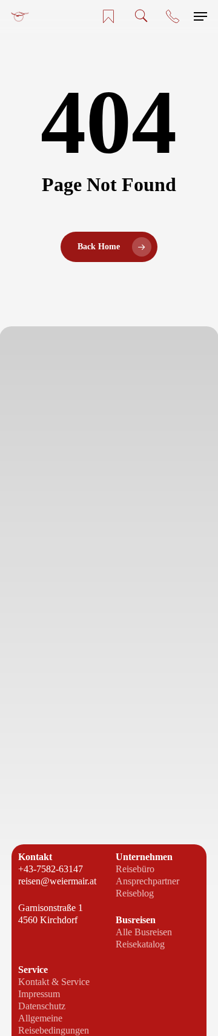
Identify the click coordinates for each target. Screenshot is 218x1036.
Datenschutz (41, 1006)
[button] (200, 16)
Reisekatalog (140, 944)
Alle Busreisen (144, 932)
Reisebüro (135, 869)
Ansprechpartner (147, 881)
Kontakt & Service (54, 982)
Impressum (39, 994)
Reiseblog (135, 893)
